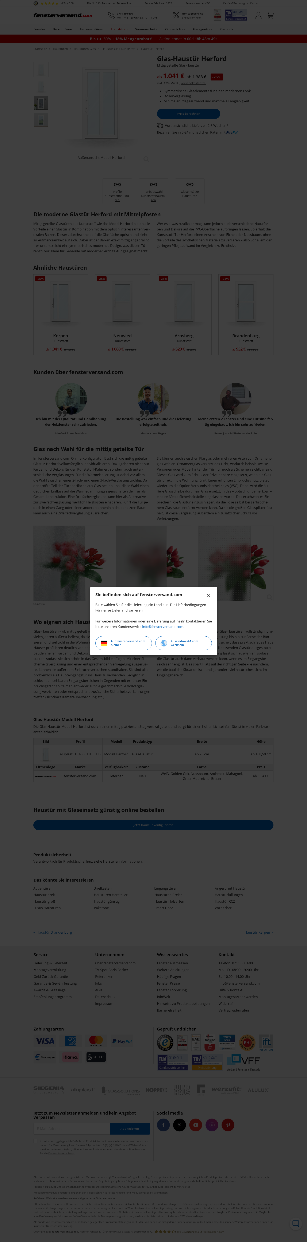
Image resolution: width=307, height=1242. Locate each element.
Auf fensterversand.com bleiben (128, 643)
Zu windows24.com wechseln (184, 643)
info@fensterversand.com (162, 626)
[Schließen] (208, 595)
